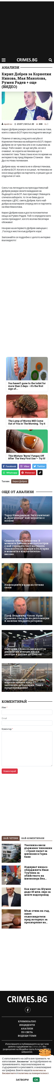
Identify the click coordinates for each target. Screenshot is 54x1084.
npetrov (8, 124)
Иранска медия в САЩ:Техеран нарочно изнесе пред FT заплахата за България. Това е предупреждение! (24, 683)
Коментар (7, 729)
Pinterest (30, 472)
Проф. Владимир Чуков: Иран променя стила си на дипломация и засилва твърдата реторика (26, 618)
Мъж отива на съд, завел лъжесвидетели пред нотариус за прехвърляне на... (36, 916)
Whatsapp (11, 472)
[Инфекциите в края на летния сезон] (27, 577)
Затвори (22, 1079)
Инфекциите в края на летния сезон (24, 586)
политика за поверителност (33, 1073)
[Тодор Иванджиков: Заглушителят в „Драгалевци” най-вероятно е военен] (27, 510)
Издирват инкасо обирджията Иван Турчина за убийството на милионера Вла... (36, 872)
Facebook (11, 466)
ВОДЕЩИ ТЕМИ (27, 1035)
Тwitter (41, 466)
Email (4, 718)
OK (36, 1079)
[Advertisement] (27, 28)
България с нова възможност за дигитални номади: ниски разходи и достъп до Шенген (25, 652)
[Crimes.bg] (27, 999)
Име (4, 707)
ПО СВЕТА (27, 1032)
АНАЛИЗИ (10, 67)
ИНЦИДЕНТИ (27, 1024)
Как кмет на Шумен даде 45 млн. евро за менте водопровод (37, 891)
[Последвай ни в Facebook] (27, 1010)
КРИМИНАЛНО (27, 1021)
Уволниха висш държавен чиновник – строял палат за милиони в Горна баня (38, 851)
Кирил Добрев (20, 481)
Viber (26, 466)
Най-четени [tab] (10, 838)
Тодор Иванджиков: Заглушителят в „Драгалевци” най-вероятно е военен (27, 518)
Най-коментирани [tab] (32, 838)
